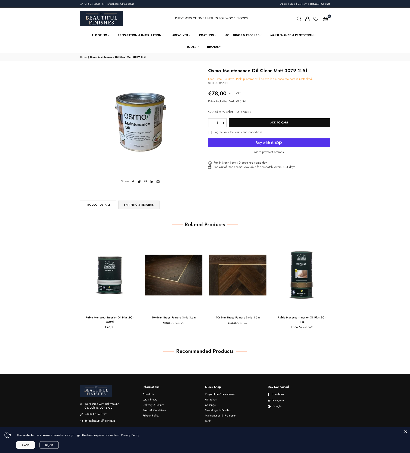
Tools (208, 421)
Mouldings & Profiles (218, 410)
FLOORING (99, 35)
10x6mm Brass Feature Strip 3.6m (173, 317)
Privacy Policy (151, 415)
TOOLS (191, 47)
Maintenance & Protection (221, 415)
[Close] (406, 432)
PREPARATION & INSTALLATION (139, 35)
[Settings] (307, 18)
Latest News (150, 399)
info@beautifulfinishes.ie (120, 4)
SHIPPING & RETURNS (139, 205)
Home (83, 57)
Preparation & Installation (220, 394)
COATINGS (206, 35)
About (283, 4)
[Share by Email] (158, 181)
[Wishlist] (316, 18)
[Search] (299, 18)
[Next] (336, 285)
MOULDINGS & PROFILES (242, 35)
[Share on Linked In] (152, 181)
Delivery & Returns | (309, 4)
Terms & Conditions (154, 410)
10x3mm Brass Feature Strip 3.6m (237, 317)
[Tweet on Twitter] (139, 181)
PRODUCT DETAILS (98, 205)
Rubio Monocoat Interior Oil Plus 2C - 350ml (109, 319)
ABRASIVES (180, 35)
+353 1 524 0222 (96, 414)
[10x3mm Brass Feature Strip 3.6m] (237, 275)
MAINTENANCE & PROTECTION (291, 35)
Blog (292, 4)
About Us (148, 394)
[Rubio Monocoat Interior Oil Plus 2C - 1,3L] (301, 275)
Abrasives (211, 399)
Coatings (210, 405)
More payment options (269, 152)
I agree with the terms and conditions (237, 132)
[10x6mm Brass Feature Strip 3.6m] (173, 275)
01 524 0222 (91, 4)
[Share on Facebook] (133, 181)
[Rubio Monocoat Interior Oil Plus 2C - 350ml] (109, 275)
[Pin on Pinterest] (145, 181)
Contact (325, 4)
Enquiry (245, 112)
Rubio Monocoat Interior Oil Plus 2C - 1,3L (301, 319)
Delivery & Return (153, 405)
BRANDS (213, 47)
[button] (325, 18)
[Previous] (74, 285)
